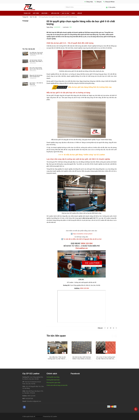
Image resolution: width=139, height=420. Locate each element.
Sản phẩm (44, 13)
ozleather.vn (38, 416)
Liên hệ (79, 13)
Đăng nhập (89, 1)
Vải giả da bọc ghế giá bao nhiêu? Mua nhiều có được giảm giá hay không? (81, 358)
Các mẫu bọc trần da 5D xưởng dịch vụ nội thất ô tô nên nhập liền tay (57, 358)
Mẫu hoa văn (55, 13)
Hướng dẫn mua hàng (53, 377)
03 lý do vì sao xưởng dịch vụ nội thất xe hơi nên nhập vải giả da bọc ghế (105, 358)
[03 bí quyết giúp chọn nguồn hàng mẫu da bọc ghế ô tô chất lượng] (60, 87)
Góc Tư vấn (65, 13)
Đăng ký (99, 1)
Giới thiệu (36, 13)
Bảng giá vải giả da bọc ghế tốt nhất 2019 (36, 76)
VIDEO (73, 13)
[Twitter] (107, 328)
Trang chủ (27, 13)
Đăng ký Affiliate (110, 1)
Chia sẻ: (100, 328)
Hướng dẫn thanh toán (53, 380)
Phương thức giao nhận (53, 382)
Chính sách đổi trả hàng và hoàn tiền (57, 385)
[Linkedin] (110, 328)
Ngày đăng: (50, 27)
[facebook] (24, 407)
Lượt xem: (66, 27)
